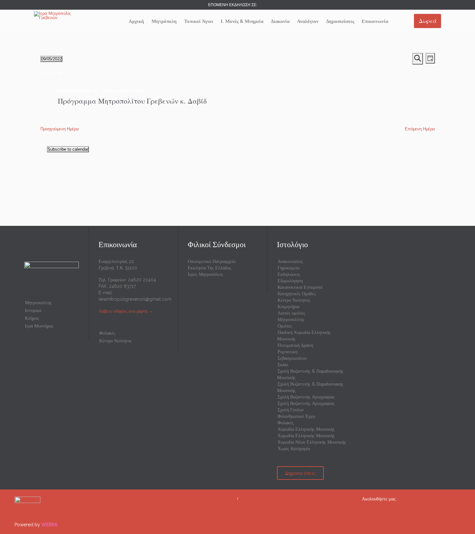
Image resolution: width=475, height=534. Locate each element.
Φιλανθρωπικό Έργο (296, 416)
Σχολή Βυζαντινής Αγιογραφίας (306, 396)
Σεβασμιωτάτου (292, 358)
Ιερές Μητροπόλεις (205, 274)
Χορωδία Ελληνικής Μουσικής (306, 429)
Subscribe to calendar (68, 149)
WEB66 (49, 524)
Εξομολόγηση (290, 280)
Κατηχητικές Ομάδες (297, 293)
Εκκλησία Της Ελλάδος (209, 267)
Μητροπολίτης (38, 302)
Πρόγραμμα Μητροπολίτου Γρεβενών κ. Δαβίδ (132, 101)
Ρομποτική (287, 351)
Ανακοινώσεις (290, 261)
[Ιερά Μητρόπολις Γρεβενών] (58, 15)
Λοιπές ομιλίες (291, 313)
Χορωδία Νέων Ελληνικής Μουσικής (312, 442)
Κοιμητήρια (288, 306)
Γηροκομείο (289, 267)
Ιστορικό (33, 310)
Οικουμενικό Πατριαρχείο (212, 261)
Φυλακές (107, 333)
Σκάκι (283, 364)
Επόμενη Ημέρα (420, 128)
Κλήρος (32, 318)
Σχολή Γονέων (291, 409)
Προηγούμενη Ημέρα (59, 128)
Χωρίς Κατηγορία (294, 448)
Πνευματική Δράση (295, 345)
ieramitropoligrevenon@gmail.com (135, 299)
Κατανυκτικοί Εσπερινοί (300, 287)
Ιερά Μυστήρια (39, 325)
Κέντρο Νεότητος (115, 340)
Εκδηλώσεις (289, 274)
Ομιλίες (285, 325)
